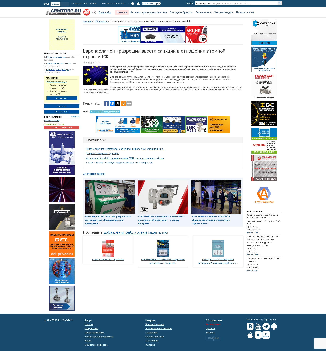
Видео (88, 340)
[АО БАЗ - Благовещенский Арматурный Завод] (264, 113)
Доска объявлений (53, 117)
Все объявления (51, 120)
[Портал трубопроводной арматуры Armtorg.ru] (63, 12)
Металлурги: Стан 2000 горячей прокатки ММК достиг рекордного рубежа (125, 158)
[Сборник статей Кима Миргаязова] (108, 248)
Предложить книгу (157, 232)
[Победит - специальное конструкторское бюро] (62, 216)
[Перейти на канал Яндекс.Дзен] (258, 334)
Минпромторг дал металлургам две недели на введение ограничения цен (125, 148)
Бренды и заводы (154, 324)
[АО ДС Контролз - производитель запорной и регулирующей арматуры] (62, 189)
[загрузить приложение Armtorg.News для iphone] (138, 3)
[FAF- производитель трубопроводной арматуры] (130, 34)
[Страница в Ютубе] (258, 325)
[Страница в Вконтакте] (250, 325)
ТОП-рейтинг (152, 340)
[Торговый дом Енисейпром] (118, 124)
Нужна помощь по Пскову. (58, 63)
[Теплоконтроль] (62, 298)
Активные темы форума (55, 53)
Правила (210, 328)
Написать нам (245, 12)
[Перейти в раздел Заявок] (62, 34)
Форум (88, 320)
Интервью (150, 320)
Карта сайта (270, 319)
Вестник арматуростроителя (148, 12)
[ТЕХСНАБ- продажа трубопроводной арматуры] (163, 34)
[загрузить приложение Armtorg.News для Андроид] (133, 3)
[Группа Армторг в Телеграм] (266, 325)
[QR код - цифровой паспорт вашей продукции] (219, 124)
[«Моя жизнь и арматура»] (163, 248)
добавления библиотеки (125, 232)
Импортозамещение (56, 57)
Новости (122, 12)
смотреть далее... (253, 232)
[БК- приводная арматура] (62, 243)
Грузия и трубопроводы (57, 69)
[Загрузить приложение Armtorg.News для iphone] (250, 334)
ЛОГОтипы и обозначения (158, 328)
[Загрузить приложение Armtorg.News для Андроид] (274, 325)
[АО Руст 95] (152, 124)
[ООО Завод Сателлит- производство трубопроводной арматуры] (264, 31)
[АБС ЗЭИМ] (264, 59)
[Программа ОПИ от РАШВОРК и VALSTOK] (196, 34)
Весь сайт (105, 12)
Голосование (203, 12)
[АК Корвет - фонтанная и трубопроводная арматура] (62, 271)
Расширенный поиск (54, 123)
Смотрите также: (94, 174)
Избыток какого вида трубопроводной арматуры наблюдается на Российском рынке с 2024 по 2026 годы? (60, 81)
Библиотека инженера (96, 344)
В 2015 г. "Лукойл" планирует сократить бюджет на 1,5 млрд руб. (119, 162)
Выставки (150, 344)
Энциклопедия (223, 12)
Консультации (91, 328)
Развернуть (75, 116)
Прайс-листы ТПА (254, 211)
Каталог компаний (154, 336)
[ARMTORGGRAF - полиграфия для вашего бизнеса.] (264, 195)
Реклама (210, 332)
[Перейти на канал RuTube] (266, 334)
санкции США (96, 112)
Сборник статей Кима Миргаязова (108, 259)
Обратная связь (214, 320)
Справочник (151, 332)
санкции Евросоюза (111, 112)
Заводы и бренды (181, 12)
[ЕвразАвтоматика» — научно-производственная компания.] (196, 124)
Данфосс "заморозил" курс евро (102, 153)
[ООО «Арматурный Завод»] (62, 152)
